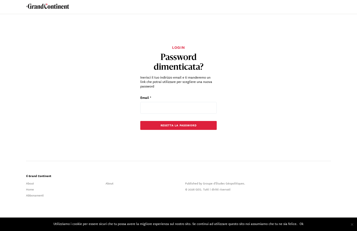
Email (145, 97)
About (30, 183)
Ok (301, 223)
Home (30, 189)
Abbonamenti (35, 195)
